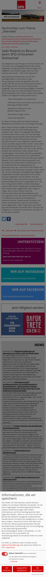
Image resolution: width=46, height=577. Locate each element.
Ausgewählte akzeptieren (22, 569)
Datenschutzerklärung (10, 545)
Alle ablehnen (7, 569)
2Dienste (13, 561)
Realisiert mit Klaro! (37, 574)
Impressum (10, 547)
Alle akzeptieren (37, 569)
